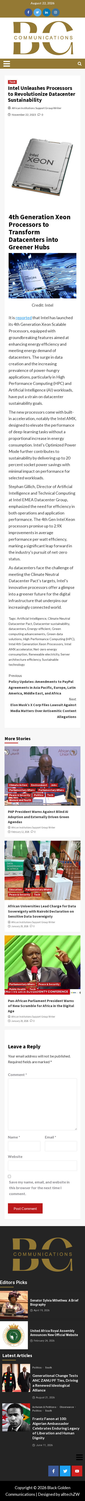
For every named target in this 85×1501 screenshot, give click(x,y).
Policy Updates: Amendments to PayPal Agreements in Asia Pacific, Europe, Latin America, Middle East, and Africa (42, 684)
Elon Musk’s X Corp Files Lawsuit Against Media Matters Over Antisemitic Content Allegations (43, 708)
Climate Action (18, 785)
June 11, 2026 (44, 1445)
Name (14, 1137)
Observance (67, 1407)
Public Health (17, 989)
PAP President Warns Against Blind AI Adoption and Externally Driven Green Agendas (38, 816)
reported (24, 317)
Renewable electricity (44, 654)
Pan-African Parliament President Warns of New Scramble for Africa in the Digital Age (41, 1005)
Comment (17, 1074)
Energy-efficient (39, 629)
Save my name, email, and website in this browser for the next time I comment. (39, 1188)
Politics (38, 795)
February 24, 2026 (44, 1340)
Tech (12, 82)
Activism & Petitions (44, 1407)
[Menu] (8, 64)
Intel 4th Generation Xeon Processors (36, 644)
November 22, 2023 (24, 114)
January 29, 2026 (19, 926)
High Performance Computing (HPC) (48, 639)
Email (50, 1137)
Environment (39, 785)
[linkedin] (47, 12)
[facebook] (28, 12)
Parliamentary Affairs (22, 790)
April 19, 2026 (41, 1310)
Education (15, 889)
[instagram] (56, 12)
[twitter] (37, 12)
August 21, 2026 (45, 1397)
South (48, 1367)
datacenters (17, 629)
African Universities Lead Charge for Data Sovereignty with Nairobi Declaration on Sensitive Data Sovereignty (42, 911)
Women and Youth (20, 800)
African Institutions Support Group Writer (36, 108)
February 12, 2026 (20, 831)
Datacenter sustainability (51, 624)
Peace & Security (19, 795)
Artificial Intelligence (31, 618)
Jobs (54, 785)
